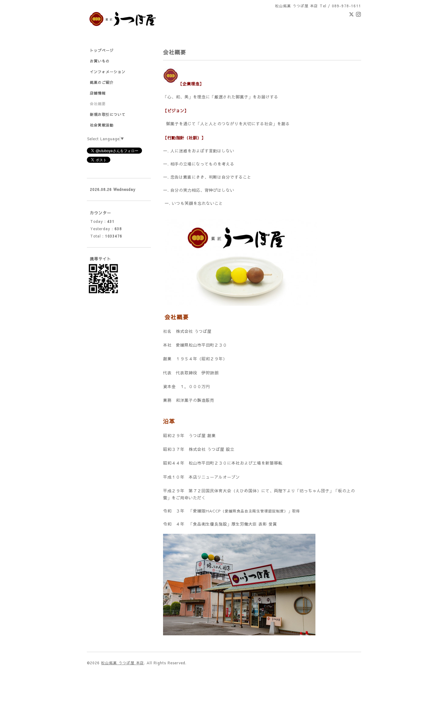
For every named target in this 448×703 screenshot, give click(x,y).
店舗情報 (98, 93)
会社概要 (98, 103)
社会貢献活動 (102, 125)
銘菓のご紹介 (102, 82)
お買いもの (100, 61)
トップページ (102, 50)
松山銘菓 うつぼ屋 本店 (122, 662)
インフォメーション (108, 71)
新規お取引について (108, 114)
